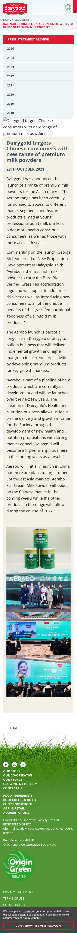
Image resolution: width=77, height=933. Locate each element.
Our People (12, 780)
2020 (10, 94)
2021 (10, 85)
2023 (10, 67)
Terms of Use (13, 898)
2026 (10, 48)
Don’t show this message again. (38, 925)
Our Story (11, 771)
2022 (10, 76)
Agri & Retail (14, 808)
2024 (10, 58)
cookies (27, 911)
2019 (10, 104)
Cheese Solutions (18, 804)
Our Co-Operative (18, 775)
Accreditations (16, 813)
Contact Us (12, 788)
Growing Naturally (20, 784)
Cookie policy (14, 905)
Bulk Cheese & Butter (20, 800)
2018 (10, 113)
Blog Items (22, 20)
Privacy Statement (18, 892)
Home (7, 20)
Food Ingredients (18, 796)
